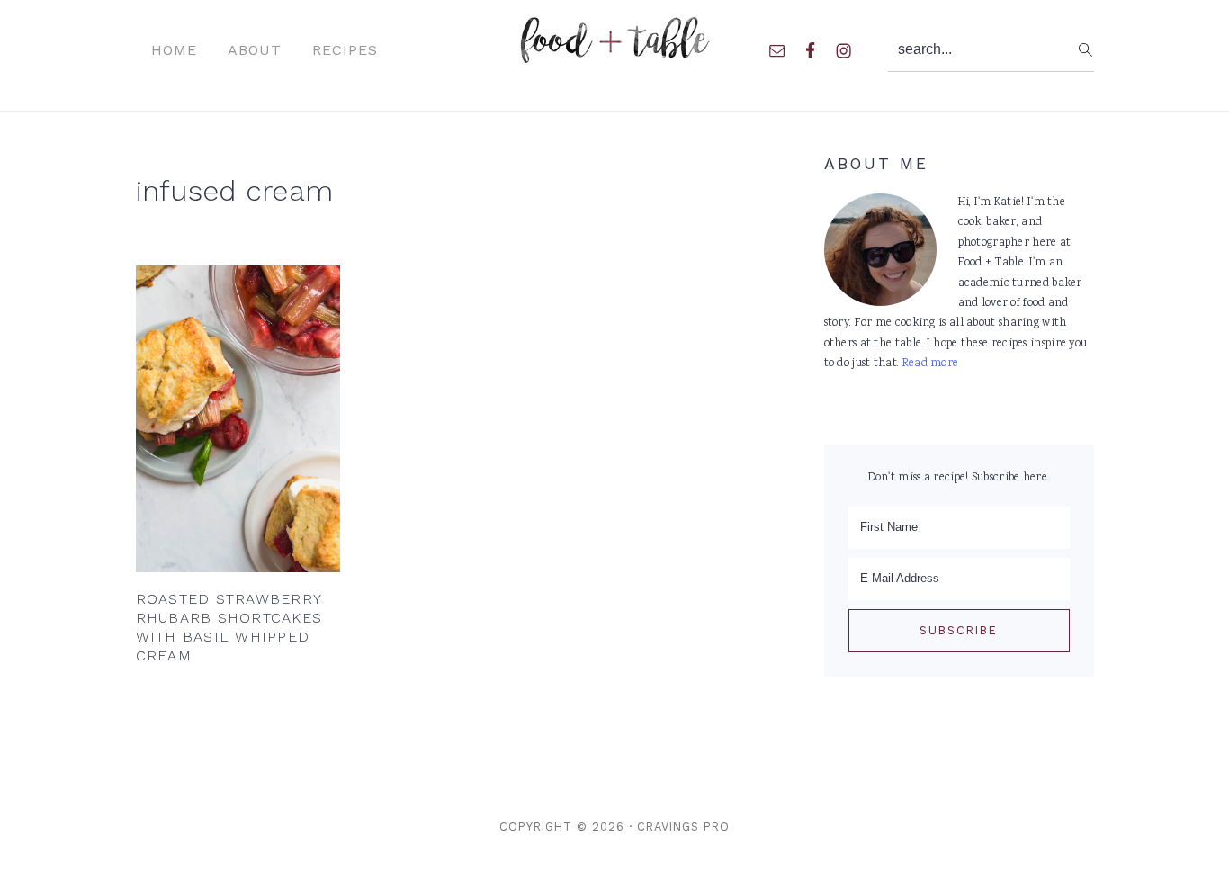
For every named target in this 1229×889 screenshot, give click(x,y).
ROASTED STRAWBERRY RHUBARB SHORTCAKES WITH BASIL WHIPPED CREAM (229, 626)
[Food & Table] (615, 54)
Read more (930, 364)
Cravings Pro (683, 826)
